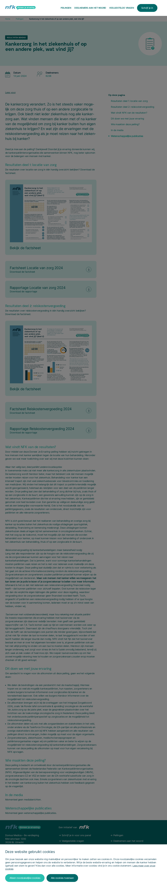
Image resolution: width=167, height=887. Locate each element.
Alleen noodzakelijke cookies (25, 878)
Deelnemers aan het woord (90, 8)
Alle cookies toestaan (62, 878)
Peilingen (66, 8)
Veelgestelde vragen (121, 8)
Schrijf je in (147, 8)
